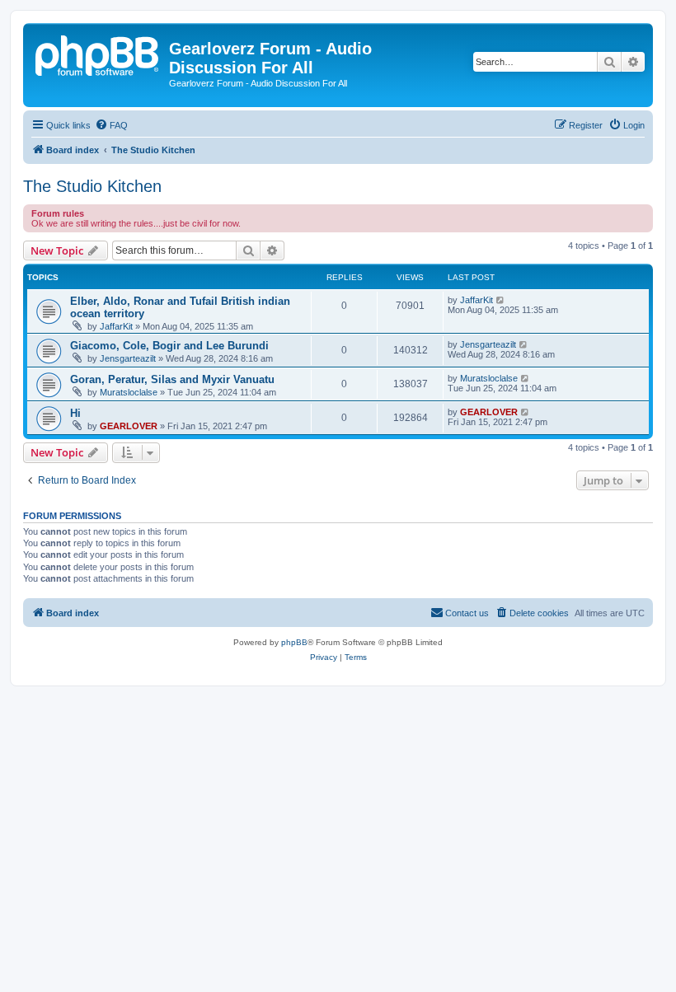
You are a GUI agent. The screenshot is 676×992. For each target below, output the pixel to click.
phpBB (294, 642)
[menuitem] (111, 125)
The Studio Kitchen (92, 186)
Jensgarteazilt (128, 358)
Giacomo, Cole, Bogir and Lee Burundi (169, 345)
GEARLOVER (128, 426)
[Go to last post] (500, 300)
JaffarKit (116, 326)
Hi (75, 413)
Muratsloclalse (128, 392)
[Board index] (98, 53)
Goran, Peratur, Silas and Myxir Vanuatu (172, 379)
